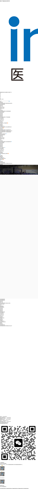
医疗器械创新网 (5, 1)
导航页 (1, 132)
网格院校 (1, 164)
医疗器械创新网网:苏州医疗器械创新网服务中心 (15, 464)
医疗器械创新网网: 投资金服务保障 (5, 141)
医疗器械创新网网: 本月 (29, 192)
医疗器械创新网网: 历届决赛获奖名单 (5, 126)
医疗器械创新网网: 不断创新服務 (5, 117)
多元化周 (1, 127)
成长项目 (1, 114)
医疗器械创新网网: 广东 (10, 189)
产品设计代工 (2, 119)
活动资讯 (1, 110)
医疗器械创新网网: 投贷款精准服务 (5, 111)
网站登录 (1, 102)
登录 (0, 99)
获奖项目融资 (2, 112)
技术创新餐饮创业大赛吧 (4, 153)
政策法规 (1, 105)
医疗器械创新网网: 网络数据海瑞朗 (5, 131)
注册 (2, 99)
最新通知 (1, 124)
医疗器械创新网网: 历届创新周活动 (5, 129)
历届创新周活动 (2, 162)
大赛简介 (1, 123)
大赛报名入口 (2, 125)
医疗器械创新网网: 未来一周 (19, 192)
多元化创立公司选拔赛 (3, 122)
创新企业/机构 (2, 107)
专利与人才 (1, 151)
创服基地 (1, 121)
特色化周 (1, 159)
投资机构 (1, 116)
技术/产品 (1, 106)
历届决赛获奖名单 (3, 158)
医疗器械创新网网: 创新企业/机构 (5, 303)
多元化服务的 (2, 147)
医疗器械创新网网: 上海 (19, 189)
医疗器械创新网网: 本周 (10, 192)
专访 (0, 109)
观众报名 (1, 128)
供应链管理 (1, 118)
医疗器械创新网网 (3, 488)
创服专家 (1, 115)
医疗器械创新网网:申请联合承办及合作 (6, 325)
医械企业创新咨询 (3, 133)
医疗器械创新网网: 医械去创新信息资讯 (6, 103)
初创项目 (1, 113)
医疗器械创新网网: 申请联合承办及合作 (6, 130)
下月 (7, 194)
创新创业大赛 (2, 108)
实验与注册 (1, 120)
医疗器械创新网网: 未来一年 (14, 194)
